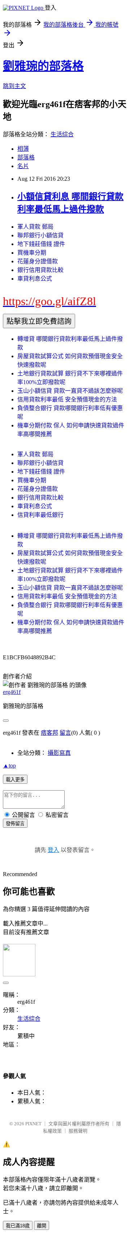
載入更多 (15, 779)
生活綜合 (62, 134)
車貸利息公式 (34, 279)
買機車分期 (31, 253)
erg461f (12, 692)
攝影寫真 (59, 753)
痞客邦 (49, 733)
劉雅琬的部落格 (43, 66)
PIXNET (33, 1123)
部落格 (26, 157)
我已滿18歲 (18, 1225)
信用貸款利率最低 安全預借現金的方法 (67, 399)
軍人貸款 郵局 (35, 227)
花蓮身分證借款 (37, 261)
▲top (9, 765)
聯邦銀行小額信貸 (40, 235)
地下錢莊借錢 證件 (41, 244)
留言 (65, 733)
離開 (41, 1225)
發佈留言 (15, 823)
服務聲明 (78, 1131)
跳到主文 (14, 86)
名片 (23, 166)
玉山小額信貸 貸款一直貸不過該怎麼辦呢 (70, 391)
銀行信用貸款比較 (40, 270)
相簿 (23, 149)
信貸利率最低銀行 (40, 515)
